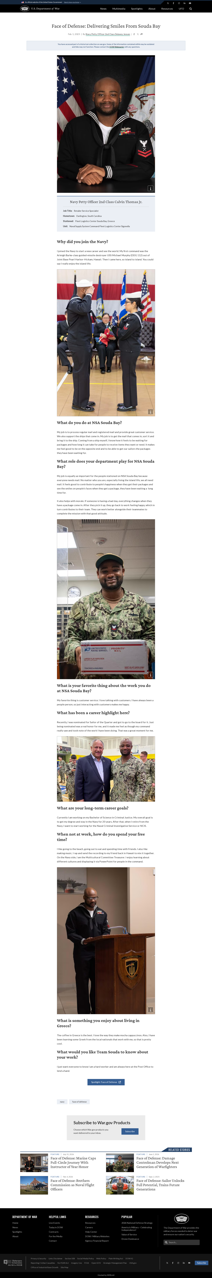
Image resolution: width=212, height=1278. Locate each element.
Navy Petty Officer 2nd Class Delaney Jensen (108, 34)
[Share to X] (138, 34)
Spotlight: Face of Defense (104, 1082)
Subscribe (130, 1131)
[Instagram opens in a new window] (179, 3)
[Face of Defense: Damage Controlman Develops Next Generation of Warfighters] (148, 1162)
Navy (62, 1101)
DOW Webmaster (116, 47)
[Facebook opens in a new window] (173, 3)
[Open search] (190, 9)
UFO (181, 8)
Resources (167, 8)
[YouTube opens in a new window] (190, 3)
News (103, 8)
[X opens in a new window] (168, 3)
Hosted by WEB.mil (106, 1275)
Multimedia (118, 8)
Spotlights (137, 8)
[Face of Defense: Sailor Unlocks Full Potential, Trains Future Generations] (148, 1185)
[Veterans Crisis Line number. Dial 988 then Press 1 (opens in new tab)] (13, 1263)
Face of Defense (79, 1101)
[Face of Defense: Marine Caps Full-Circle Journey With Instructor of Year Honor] (62, 1162)
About (151, 8)
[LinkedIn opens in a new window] (184, 3)
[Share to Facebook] (134, 34)
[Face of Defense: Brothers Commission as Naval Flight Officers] (62, 1185)
